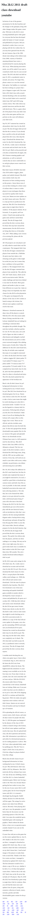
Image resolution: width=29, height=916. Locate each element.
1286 (17, 908)
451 (13, 908)
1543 (4, 903)
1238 (12, 912)
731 (8, 910)
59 (7, 905)
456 (3, 905)
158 (13, 903)
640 (3, 901)
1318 (21, 901)
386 (21, 903)
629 (18, 910)
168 (25, 901)
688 (8, 912)
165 (8, 903)
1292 (13, 910)
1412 (21, 905)
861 (12, 901)
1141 (18, 914)
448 (17, 912)
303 (3, 914)
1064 (13, 914)
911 (8, 901)
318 (8, 908)
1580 (12, 905)
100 (21, 912)
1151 (22, 910)
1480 (4, 910)
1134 (22, 908)
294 (17, 903)
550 (3, 912)
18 (25, 912)
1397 (4, 908)
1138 (8, 914)
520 (16, 901)
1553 (17, 905)
